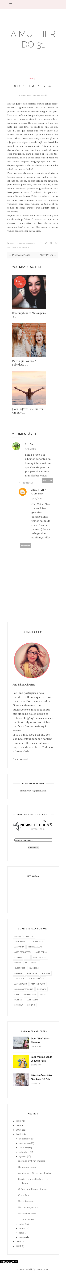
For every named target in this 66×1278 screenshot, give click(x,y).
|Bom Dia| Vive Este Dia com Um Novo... (28, 410)
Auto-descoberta (22, 952)
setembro (24, 1152)
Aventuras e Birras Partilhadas (34, 1173)
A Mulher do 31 (33, 39)
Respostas (27, 482)
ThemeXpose (42, 1269)
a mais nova (32, 973)
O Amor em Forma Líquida (32, 1189)
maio (21, 1232)
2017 (18, 1129)
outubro (23, 1147)
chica (29, 444)
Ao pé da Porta (26, 1219)
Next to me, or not (28, 1207)
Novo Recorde (26, 1201)
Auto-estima (41, 952)
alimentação (20, 984)
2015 (18, 1241)
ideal (16, 994)
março (22, 1237)
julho (21, 1223)
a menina (46, 973)
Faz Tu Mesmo (31, 963)
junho (22, 1228)
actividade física (36, 978)
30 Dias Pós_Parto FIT (23, 936)
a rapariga (19, 978)
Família (17, 963)
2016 (18, 1134)
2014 (18, 1246)
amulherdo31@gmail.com (33, 790)
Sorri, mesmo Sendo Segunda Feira (41, 1058)
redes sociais (32, 1000)
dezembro (24, 1138)
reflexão (18, 1005)
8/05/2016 (36, 498)
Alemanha (19, 947)
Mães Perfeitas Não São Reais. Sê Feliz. (41, 1077)
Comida (18, 957)
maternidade (14, 247)
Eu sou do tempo (27, 1166)
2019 (18, 1121)
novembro (24, 1143)
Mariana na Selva (27, 1213)
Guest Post (19, 968)
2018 (18, 1125)
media (42, 994)
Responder (47, 480)
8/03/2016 (30, 449)
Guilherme (34, 968)
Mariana (30, 243)
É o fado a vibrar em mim (31, 1160)
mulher (18, 1000)
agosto (22, 1156)
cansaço (32, 78)
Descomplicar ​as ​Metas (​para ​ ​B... (29, 314)
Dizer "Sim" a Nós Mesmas (40, 1040)
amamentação (38, 984)
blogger (41, 989)
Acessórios (38, 941)
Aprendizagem (35, 947)
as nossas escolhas (23, 989)
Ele (27, 957)
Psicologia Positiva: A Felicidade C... (24, 362)
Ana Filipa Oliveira (31, 95)
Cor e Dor (23, 1195)
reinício (26, 247)
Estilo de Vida (39, 957)
